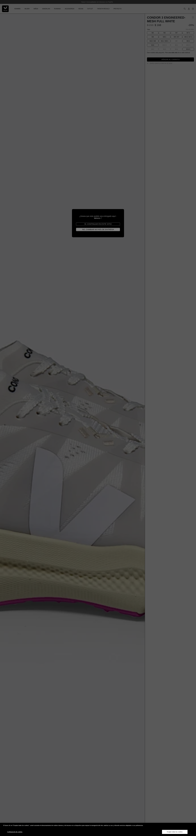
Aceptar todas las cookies (175, 832)
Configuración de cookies (14, 832)
